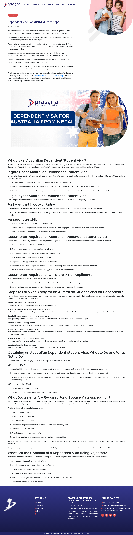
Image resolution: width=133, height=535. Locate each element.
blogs (38, 511)
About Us (39, 506)
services (35, 4)
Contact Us (40, 514)
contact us (73, 4)
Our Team (40, 508)
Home (27, 4)
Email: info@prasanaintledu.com (115, 506)
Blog (16, 15)
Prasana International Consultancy (49, 75)
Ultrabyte (87, 533)
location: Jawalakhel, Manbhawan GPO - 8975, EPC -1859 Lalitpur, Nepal (116, 509)
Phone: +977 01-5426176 (112, 503)
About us (60, 4)
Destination (47, 4)
